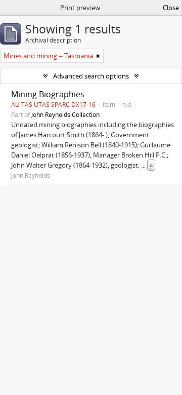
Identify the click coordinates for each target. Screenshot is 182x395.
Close (171, 7)
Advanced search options (91, 76)
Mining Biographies (47, 94)
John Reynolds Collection (65, 114)
